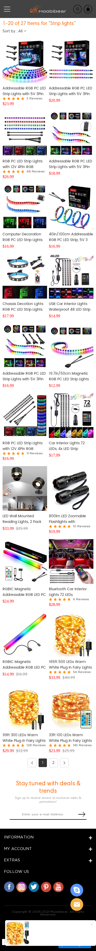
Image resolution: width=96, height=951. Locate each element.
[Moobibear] (76, 890)
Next (64, 763)
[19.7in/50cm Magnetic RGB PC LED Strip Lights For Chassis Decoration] (71, 346)
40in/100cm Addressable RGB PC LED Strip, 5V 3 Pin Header (71, 237)
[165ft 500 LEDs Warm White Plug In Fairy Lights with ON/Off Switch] (71, 634)
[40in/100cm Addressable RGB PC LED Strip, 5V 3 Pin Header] (71, 206)
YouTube (58, 886)
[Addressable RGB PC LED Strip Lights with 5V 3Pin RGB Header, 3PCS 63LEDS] (71, 60)
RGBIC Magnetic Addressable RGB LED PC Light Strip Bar (24, 664)
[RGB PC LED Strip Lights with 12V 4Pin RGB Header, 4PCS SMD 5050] (25, 133)
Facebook (9, 886)
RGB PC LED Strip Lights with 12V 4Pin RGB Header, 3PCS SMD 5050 (24, 446)
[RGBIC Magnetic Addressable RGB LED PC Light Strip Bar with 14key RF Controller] (25, 561)
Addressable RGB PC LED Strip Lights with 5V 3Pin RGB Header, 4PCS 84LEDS (24, 91)
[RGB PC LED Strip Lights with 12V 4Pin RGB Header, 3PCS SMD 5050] (25, 415)
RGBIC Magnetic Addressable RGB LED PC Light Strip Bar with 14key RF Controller (24, 592)
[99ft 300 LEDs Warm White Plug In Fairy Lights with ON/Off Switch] (25, 707)
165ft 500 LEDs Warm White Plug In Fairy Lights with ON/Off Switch (70, 664)
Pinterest (46, 886)
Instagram (21, 886)
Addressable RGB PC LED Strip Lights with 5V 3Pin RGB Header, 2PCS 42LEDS (24, 376)
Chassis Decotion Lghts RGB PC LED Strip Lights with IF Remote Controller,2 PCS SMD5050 (23, 306)
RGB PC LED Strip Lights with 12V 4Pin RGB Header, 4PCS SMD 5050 (24, 164)
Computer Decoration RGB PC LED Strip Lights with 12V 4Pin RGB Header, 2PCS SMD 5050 (24, 237)
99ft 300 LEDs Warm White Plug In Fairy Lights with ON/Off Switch (24, 738)
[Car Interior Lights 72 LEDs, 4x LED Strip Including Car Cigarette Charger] (71, 415)
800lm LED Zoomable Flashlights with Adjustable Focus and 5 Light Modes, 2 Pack (69, 519)
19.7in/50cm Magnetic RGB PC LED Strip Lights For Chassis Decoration (69, 376)
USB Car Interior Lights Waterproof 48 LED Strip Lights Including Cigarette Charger (69, 306)
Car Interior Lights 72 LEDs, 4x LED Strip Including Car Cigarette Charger (69, 446)
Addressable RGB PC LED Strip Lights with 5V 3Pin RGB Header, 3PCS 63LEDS (70, 91)
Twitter (33, 886)
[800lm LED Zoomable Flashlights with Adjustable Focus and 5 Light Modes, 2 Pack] (71, 488)
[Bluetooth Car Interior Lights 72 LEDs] (71, 561)
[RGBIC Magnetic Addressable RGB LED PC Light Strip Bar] (25, 634)
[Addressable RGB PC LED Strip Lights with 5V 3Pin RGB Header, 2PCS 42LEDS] (25, 346)
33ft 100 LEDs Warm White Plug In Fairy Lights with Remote (70, 738)
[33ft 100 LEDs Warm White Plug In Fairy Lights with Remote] (71, 707)
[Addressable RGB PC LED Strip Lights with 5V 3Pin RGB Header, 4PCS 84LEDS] (25, 60)
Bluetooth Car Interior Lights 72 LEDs (68, 592)
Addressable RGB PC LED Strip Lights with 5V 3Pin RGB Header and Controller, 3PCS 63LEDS (70, 164)
